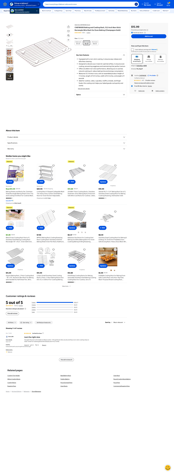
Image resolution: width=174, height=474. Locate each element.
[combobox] (91, 4)
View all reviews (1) (66, 359)
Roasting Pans (11, 386)
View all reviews (12, 313)
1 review (21, 305)
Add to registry (160, 91)
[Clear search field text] (131, 4)
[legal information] (147, 30)
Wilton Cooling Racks (13, 379)
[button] (146, 4)
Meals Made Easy (123, 10)
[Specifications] (124, 143)
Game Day (111, 10)
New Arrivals (88, 10)
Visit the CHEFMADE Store (82, 25)
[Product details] (124, 137)
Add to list (141, 91)
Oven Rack (116, 375)
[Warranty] (124, 148)
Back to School (46, 10)
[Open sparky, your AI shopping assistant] (168, 468)
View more (65, 286)
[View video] (68, 40)
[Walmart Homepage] (5, 4)
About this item (13, 130)
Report (44, 345)
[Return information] (144, 32)
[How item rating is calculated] (25, 309)
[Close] (37, 11)
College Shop (58, 10)
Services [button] (20, 11)
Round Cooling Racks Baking (122, 379)
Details (150, 86)
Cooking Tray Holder (13, 375)
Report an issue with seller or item (144, 83)
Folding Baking (65, 379)
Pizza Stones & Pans (66, 382)
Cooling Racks (11, 382)
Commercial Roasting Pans (121, 386)
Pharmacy (78, 10)
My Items (133, 10)
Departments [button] (8, 11)
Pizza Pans (116, 382)
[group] (82, 32)
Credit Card (156, 10)
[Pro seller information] (157, 75)
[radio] (78, 42)
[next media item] (68, 48)
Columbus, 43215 (141, 66)
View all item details (84, 88)
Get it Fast (68, 10)
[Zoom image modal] (68, 35)
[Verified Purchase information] (43, 333)
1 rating (88, 32)
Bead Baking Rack (66, 375)
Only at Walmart (144, 10)
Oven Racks (64, 386)
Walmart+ (166, 10)
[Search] (136, 4)
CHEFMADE (142, 75)
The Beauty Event (100, 10)
